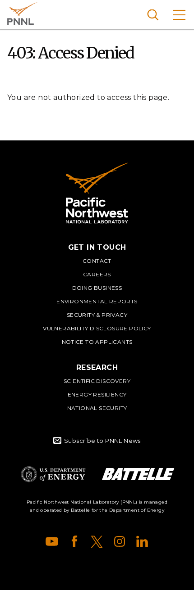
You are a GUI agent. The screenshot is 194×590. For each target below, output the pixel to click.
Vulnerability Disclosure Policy (97, 328)
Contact (97, 260)
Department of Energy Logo (53, 474)
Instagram (120, 541)
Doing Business (97, 287)
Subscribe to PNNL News (102, 440)
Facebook (74, 541)
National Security (97, 408)
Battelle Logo (138, 474)
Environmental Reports (96, 301)
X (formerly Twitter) (97, 541)
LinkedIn (142, 541)
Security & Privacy (97, 314)
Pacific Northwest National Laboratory (22, 13)
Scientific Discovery (97, 381)
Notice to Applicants (97, 341)
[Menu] (179, 14)
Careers (97, 274)
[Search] (152, 14)
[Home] (97, 193)
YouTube (52, 541)
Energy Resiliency (97, 394)
